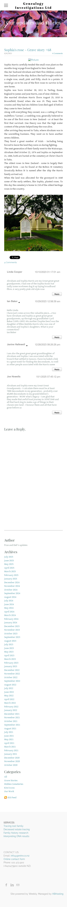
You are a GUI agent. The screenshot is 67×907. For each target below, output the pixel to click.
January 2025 (10, 578)
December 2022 (12, 670)
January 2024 (10, 622)
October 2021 (10, 721)
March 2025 (10, 571)
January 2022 (10, 710)
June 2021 (9, 735)
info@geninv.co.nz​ (20, 855)
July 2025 (8, 556)
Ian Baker (12, 301)
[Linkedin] (12, 885)
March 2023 (10, 659)
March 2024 (10, 615)
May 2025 (8, 564)
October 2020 (10, 765)
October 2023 (10, 633)
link (19, 302)
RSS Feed (12, 797)
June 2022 (9, 692)
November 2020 (12, 761)
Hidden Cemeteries (13, 784)
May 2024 (8, 608)
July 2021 (8, 732)
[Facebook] (6, 885)
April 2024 (9, 611)
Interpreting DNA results (16, 836)
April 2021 (9, 743)
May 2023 (8, 651)
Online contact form (14, 859)
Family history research (16, 833)
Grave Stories (11, 780)
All (5, 776)
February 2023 (11, 662)
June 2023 (9, 648)
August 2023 (10, 641)
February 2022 (11, 706)
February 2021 (11, 750)
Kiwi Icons (9, 787)
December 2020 (12, 757)
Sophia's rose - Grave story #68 (27, 49)
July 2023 (8, 644)
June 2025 (9, 560)
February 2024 (11, 619)
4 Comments (57, 53)
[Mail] (17, 885)
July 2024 (8, 600)
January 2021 (10, 754)
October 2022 (10, 677)
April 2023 (9, 655)
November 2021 (12, 717)
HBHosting (57, 894)
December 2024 (12, 582)
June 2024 (9, 604)
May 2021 (8, 739)
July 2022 (8, 688)
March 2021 (10, 746)
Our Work (9, 791)
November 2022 (12, 673)
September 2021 (12, 724)
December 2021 (12, 714)
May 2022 (8, 695)
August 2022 (10, 684)
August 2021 (10, 728)
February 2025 (11, 575)
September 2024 (12, 593)
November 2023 (12, 629)
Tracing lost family (13, 826)
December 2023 (12, 626)
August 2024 (10, 597)
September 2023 (12, 637)
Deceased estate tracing (17, 829)
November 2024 (12, 586)
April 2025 (9, 567)
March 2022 (10, 703)
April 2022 (9, 699)
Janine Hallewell (16, 344)
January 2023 (10, 666)
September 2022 (12, 681)
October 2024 (10, 589)
